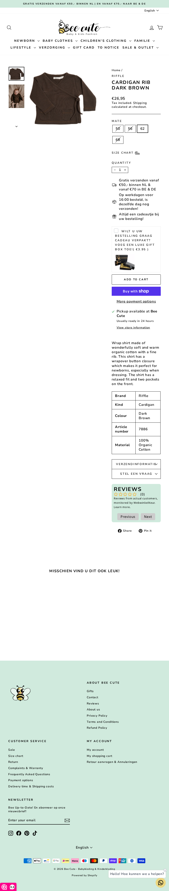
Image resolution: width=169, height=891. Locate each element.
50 (118, 128)
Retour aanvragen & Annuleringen (112, 762)
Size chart (15, 756)
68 (118, 139)
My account (95, 750)
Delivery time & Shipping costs (31, 786)
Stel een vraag (136, 474)
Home (116, 70)
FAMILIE (143, 41)
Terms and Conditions (103, 722)
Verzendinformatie (136, 464)
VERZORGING (53, 47)
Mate (117, 121)
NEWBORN (25, 41)
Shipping (140, 103)
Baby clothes (58, 41)
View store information (133, 327)
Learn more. (122, 507)
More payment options (136, 301)
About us (93, 709)
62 (142, 128)
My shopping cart (99, 756)
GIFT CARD (84, 47)
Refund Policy (97, 728)
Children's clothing (104, 41)
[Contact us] (161, 883)
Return (13, 762)
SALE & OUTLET (138, 47)
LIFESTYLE (22, 47)
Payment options (20, 780)
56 (130, 128)
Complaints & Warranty (25, 768)
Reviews (93, 703)
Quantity (121, 163)
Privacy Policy (97, 716)
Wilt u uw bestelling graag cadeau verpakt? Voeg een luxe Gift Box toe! (135, 240)
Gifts (90, 691)
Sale (11, 750)
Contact (92, 697)
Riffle (118, 76)
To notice (108, 47)
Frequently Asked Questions (29, 774)
